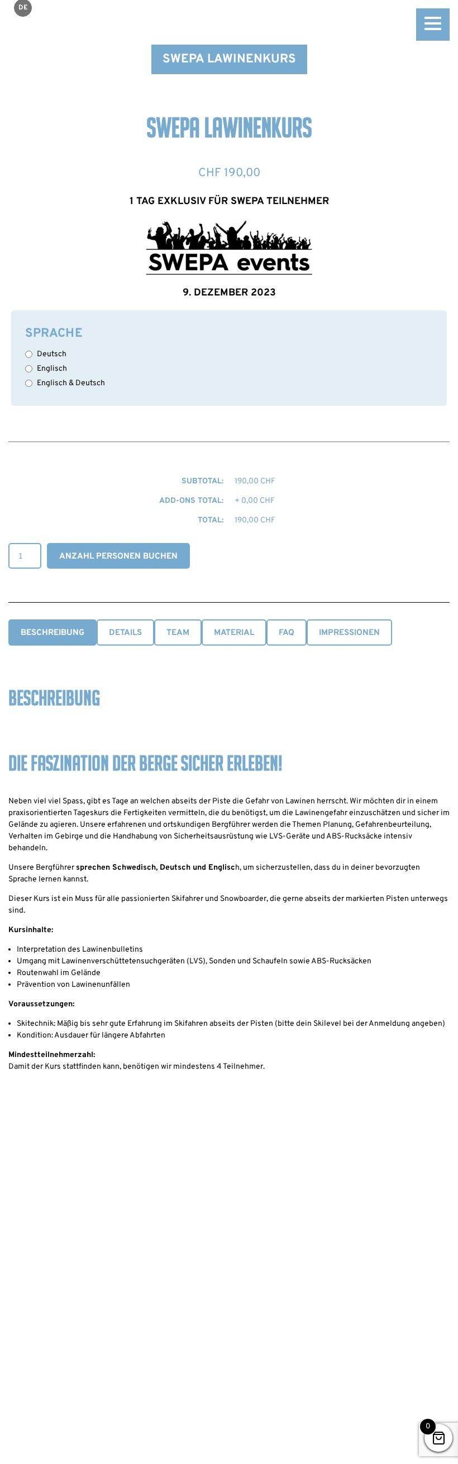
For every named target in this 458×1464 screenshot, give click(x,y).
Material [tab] (234, 633)
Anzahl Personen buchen (118, 556)
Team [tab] (177, 633)
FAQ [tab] (286, 633)
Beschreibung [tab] (52, 633)
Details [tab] (125, 633)
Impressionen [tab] (349, 633)
